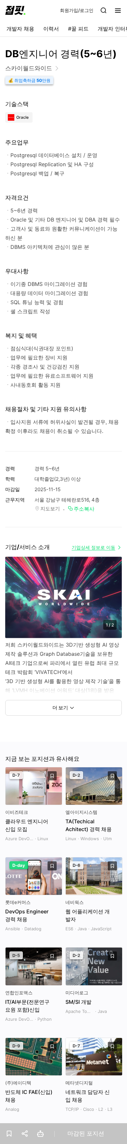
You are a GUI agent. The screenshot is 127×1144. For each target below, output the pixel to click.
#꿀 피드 (78, 28)
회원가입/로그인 (76, 10)
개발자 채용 (20, 28)
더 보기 (60, 708)
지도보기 (50, 508)
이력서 (51, 28)
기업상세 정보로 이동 (93, 547)
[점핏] (15, 10)
